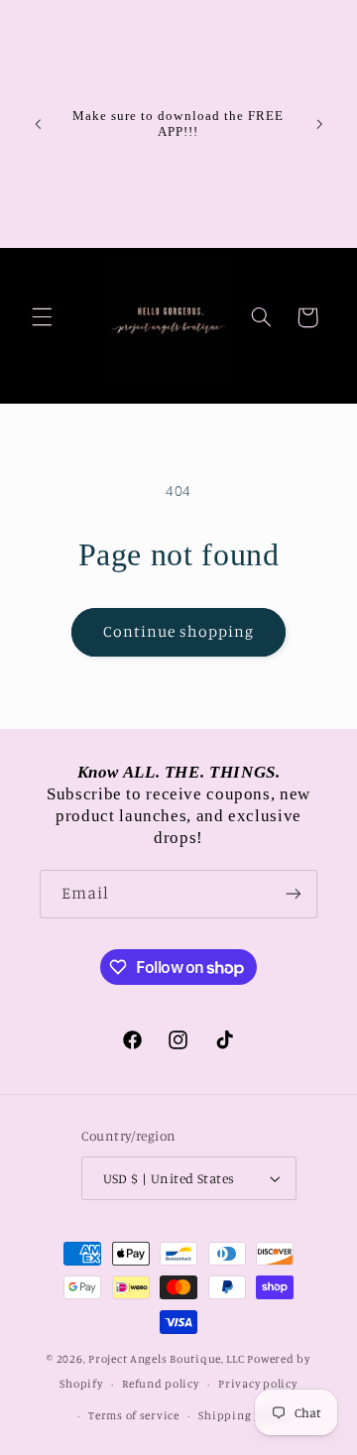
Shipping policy (243, 1415)
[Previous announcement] (38, 124)
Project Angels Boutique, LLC (166, 1359)
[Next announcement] (319, 124)
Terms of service (133, 1415)
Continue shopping (179, 631)
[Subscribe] (293, 894)
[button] (41, 317)
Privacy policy (257, 1384)
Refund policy (160, 1384)
